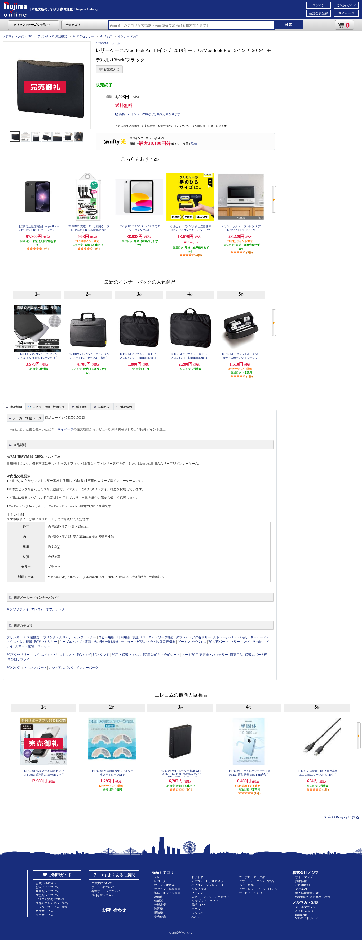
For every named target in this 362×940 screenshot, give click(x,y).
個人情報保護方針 (307, 892)
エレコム (37, 609)
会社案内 (301, 888)
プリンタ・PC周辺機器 (52, 36)
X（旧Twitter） (305, 910)
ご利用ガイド (346, 5)
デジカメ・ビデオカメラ (207, 881)
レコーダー (161, 881)
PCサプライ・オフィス (206, 900)
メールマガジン (305, 906)
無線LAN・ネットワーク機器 (153, 637)
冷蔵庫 (158, 896)
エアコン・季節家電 (167, 888)
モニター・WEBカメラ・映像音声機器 (148, 642)
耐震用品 (236, 655)
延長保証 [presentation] (82, 406)
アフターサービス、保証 (52, 906)
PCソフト (197, 916)
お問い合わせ (114, 910)
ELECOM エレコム (108, 43)
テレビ (158, 877)
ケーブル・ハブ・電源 (75, 642)
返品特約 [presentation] (126, 406)
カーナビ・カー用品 (252, 877)
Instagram (301, 914)
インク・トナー (85, 637)
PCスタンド (101, 655)
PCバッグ (106, 36)
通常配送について (47, 891)
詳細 (194, 143)
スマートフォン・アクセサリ (210, 896)
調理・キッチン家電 (167, 892)
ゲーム (195, 908)
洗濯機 (158, 908)
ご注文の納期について (50, 899)
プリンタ (197, 892)
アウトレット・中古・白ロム (258, 888)
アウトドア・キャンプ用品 (256, 881)
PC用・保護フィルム (126, 655)
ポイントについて (103, 887)
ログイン (318, 5)
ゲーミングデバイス (192, 642)
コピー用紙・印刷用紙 (114, 637)
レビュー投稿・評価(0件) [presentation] (49, 406)
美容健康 (160, 916)
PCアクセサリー (83, 36)
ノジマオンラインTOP (17, 36)
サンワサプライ (18, 609)
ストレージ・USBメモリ (230, 637)
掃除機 (158, 912)
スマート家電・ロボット (32, 646)
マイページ (346, 13)
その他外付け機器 (106, 642)
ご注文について (101, 883)
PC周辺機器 (198, 888)
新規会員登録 (318, 13)
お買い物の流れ (46, 883)
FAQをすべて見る (102, 895)
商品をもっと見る (342, 817)
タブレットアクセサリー (193, 637)
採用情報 (301, 881)
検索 (288, 25)
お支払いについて (47, 887)
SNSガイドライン (306, 918)
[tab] (14, 406)
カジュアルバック (61, 668)
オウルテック (55, 609)
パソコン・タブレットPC (207, 884)
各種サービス (44, 910)
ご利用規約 (302, 884)
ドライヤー (198, 877)
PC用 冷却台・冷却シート (161, 655)
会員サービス (44, 914)
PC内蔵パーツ (218, 642)
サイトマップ (304, 877)
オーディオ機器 (164, 884)
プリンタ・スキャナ (57, 637)
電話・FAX (198, 904)
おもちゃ (197, 912)
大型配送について (47, 895)
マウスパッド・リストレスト (54, 655)
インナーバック (128, 36)
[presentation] (13, 406)
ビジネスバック (35, 668)
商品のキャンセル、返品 (52, 903)
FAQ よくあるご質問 (116, 875)
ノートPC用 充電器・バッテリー (205, 655)
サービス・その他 (250, 892)
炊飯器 (158, 900)
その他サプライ (18, 659)
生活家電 (160, 904)
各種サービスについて (106, 891)
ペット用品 (246, 884)
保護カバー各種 (256, 655)
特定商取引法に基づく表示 (312, 896)
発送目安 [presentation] (104, 406)
